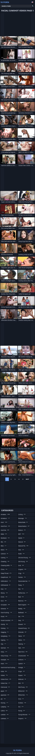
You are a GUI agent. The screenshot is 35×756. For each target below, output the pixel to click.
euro (4, 601)
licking (22, 514)
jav (3, 699)
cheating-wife (6, 565)
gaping (4, 640)
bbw (4, 546)
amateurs (5, 518)
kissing (4, 703)
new (21, 550)
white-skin (23, 695)
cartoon (4, 554)
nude (21, 554)
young (21, 710)
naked (21, 538)
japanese (5, 695)
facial (4, 616)
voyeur (22, 675)
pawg (21, 585)
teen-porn (22, 652)
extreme (4, 608)
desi (3, 589)
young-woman (24, 714)
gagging (4, 632)
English (33, 2)
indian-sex (5, 683)
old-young (23, 561)
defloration (6, 581)
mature (22, 530)
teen (21, 648)
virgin (21, 671)
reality (21, 608)
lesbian (5, 714)
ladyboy (5, 707)
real (21, 597)
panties (22, 577)
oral (21, 565)
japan (4, 691)
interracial (5, 687)
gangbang (5, 636)
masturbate (23, 522)
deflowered (5, 585)
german (5, 648)
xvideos (22, 703)
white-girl (22, 691)
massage (22, 518)
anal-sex (5, 530)
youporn (22, 718)
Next (27, 479)
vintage (21, 667)
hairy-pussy (6, 656)
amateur (5, 514)
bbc (3, 542)
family (4, 624)
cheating (5, 561)
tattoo (21, 640)
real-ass (22, 601)
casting (4, 557)
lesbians (5, 718)
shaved (22, 624)
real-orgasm (23, 605)
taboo (21, 636)
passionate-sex (24, 581)
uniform (22, 659)
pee (20, 589)
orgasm (22, 569)
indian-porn (6, 679)
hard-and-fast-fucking (8, 668)
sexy (21, 620)
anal (4, 522)
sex (21, 616)
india (4, 671)
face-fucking (6, 612)
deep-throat (6, 573)
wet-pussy (23, 687)
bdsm (4, 550)
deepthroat (6, 577)
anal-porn (5, 526)
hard (4, 663)
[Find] (33, 6)
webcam (22, 679)
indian (4, 675)
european (5, 605)
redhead (22, 612)
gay (3, 644)
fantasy (5, 628)
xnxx (21, 699)
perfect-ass (23, 593)
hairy (4, 652)
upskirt (21, 663)
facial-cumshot (7, 620)
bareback (5, 538)
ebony (4, 593)
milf (21, 534)
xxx (20, 707)
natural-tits (23, 546)
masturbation (24, 526)
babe (4, 534)
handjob (5, 659)
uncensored (23, 656)
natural (22, 542)
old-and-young (24, 557)
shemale (22, 632)
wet (21, 683)
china (4, 569)
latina (4, 710)
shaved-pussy (24, 628)
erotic (4, 597)
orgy (21, 573)
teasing (21, 644)
